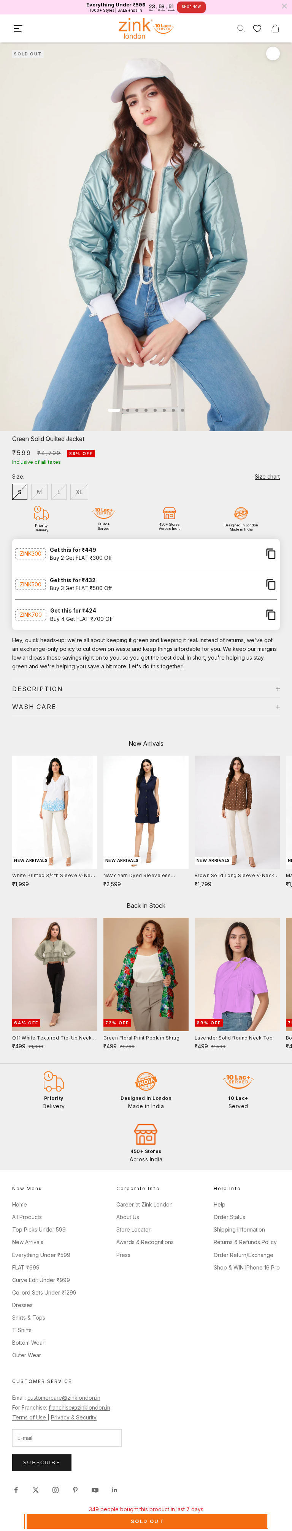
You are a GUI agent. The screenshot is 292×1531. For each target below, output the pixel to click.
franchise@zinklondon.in (79, 1407)
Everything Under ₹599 (41, 1255)
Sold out (147, 1521)
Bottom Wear (28, 1342)
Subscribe (41, 1462)
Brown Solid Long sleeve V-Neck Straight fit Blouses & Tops (235, 876)
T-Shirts (22, 1330)
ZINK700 (31, 614)
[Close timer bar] (284, 6)
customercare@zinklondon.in (63, 1397)
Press (123, 1255)
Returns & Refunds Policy (245, 1242)
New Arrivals (27, 1242)
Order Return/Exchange (243, 1255)
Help (219, 1204)
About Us (127, 1217)
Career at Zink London (144, 1204)
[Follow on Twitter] (36, 1490)
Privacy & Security (74, 1417)
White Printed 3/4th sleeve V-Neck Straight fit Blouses (54, 876)
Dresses (22, 1305)
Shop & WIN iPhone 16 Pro (247, 1267)
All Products (27, 1217)
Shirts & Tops (28, 1317)
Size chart (267, 476)
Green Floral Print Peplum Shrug (141, 1038)
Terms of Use (30, 1417)
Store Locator (133, 1229)
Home (19, 1204)
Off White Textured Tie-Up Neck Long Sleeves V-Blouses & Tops (52, 1038)
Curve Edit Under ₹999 (41, 1280)
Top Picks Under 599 (39, 1229)
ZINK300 (30, 553)
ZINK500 (30, 584)
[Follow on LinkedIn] (115, 1490)
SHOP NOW (191, 7)
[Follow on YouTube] (95, 1490)
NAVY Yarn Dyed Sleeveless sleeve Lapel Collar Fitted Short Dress (141, 876)
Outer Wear (26, 1355)
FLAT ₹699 (26, 1267)
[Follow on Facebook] (16, 1490)
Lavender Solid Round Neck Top (234, 1038)
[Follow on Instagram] (55, 1490)
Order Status (229, 1217)
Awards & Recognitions (145, 1242)
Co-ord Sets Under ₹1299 (44, 1292)
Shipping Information (239, 1229)
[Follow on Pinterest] (75, 1490)
